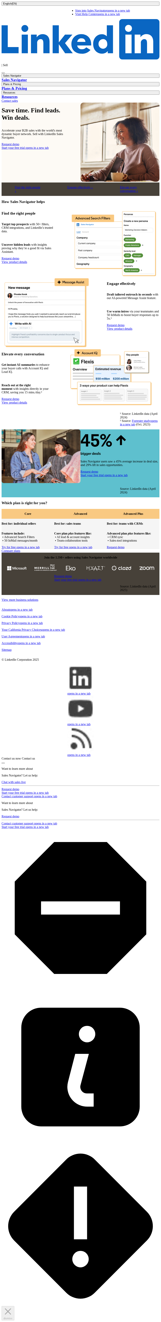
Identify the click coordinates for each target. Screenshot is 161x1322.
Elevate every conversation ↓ (129, 189)
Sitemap (7, 649)
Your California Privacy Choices (33, 629)
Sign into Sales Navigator (102, 10)
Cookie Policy (22, 616)
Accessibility (21, 643)
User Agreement (23, 636)
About (17, 609)
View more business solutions (20, 599)
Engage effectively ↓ (80, 187)
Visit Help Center (97, 14)
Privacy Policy (22, 623)
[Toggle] (3, 763)
